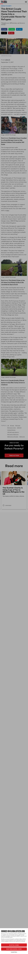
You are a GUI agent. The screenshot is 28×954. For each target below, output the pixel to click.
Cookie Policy (14, 952)
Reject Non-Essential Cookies (14, 949)
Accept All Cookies (14, 945)
